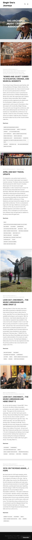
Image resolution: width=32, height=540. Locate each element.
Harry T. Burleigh (21, 129)
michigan (20, 228)
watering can (12, 144)
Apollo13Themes (12, 538)
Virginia (6, 144)
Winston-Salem (22, 73)
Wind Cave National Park (10, 243)
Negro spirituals (8, 135)
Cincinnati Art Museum (9, 354)
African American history (8, 70)
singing (24, 518)
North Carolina (11, 73)
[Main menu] (27, 4)
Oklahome (15, 235)
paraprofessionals (23, 451)
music (11, 356)
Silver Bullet (7, 239)
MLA (25, 228)
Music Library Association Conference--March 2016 (13, 297)
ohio (20, 518)
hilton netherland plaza (10, 449)
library (6, 131)
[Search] (25, 4)
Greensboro (20, 226)
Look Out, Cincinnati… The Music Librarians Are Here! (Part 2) (15, 302)
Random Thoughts (20, 169)
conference (20, 354)
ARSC (5, 222)
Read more (5, 123)
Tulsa (13, 239)
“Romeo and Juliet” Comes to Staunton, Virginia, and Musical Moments (16, 78)
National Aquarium (23, 230)
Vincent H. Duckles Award (10, 241)
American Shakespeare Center (11, 127)
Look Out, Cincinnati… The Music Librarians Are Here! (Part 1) (15, 399)
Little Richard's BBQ (14, 131)
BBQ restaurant (8, 352)
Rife (6, 536)
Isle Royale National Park (10, 228)
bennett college (8, 516)
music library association (19, 133)
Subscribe (26, 537)
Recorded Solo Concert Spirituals (12, 237)
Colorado (13, 226)
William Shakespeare (23, 144)
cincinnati (16, 352)
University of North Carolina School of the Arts (15, 141)
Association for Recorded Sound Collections (15, 224)
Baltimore (6, 226)
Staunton (16, 73)
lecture (6, 356)
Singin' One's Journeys (9, 4)
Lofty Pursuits (7, 133)
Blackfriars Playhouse (13, 72)
